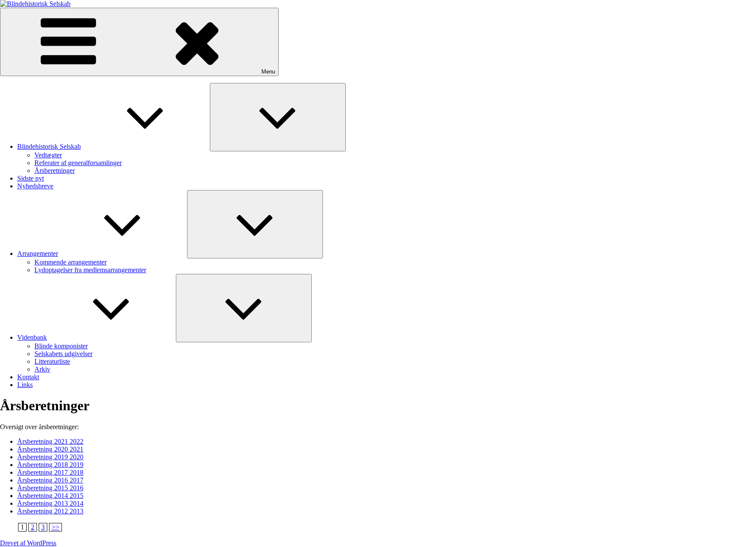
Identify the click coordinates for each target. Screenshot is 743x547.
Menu (268, 71)
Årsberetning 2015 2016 (50, 488)
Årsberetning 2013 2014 (50, 503)
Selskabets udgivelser (63, 353)
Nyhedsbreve (35, 186)
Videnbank (32, 337)
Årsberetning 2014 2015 (50, 495)
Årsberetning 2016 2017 (50, 480)
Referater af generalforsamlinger (78, 162)
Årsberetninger (54, 170)
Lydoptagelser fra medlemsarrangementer (90, 270)
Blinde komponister (61, 346)
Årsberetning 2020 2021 (50, 449)
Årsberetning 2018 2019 (50, 464)
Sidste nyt (30, 178)
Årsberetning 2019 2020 (50, 457)
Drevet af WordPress (28, 543)
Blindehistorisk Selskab (49, 146)
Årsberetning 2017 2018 (50, 472)
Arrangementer (37, 253)
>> (55, 527)
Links (25, 384)
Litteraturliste (52, 361)
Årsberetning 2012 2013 (50, 511)
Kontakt (28, 377)
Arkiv (42, 369)
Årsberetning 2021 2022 (50, 441)
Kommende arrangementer (70, 262)
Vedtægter (48, 155)
